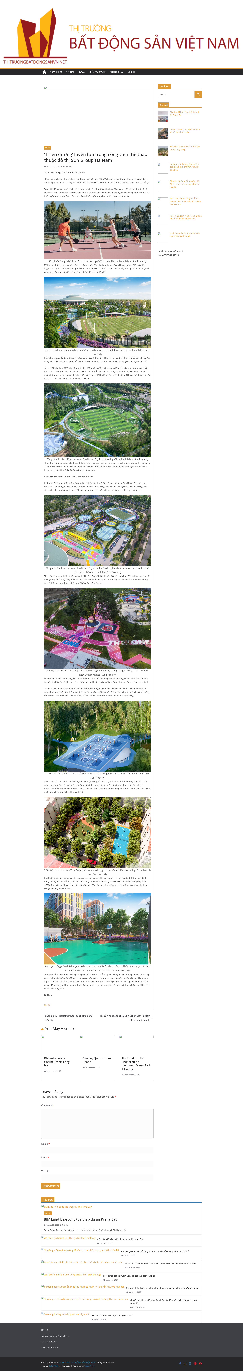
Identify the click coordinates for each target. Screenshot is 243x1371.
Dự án (82, 72)
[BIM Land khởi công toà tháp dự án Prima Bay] (121, 1207)
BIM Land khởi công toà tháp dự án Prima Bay (81, 1219)
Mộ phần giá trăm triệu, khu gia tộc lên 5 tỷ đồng (120, 1239)
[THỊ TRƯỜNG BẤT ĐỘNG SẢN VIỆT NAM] (44, 72)
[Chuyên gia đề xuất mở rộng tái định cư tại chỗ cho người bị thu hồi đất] (80, 1253)
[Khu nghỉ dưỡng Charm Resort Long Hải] (58, 1037)
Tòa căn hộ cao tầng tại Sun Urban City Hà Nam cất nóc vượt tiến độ (125, 1018)
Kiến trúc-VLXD (97, 72)
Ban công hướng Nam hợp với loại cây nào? (111, 1315)
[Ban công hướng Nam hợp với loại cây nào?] (65, 1317)
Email (45, 1157)
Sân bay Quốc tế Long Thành (97, 1060)
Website (45, 1171)
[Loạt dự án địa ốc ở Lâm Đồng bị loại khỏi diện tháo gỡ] (71, 1278)
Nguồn (47, 1005)
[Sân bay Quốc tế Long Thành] (97, 1037)
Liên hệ (131, 72)
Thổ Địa (68, 166)
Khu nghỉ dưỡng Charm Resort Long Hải (57, 1061)
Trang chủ (56, 72)
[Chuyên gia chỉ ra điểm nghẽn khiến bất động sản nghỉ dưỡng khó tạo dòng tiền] (84, 1304)
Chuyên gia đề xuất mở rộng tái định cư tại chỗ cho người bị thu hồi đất (155, 1251)
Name (45, 1143)
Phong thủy (116, 72)
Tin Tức (70, 72)
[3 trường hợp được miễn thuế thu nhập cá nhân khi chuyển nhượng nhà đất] (82, 1290)
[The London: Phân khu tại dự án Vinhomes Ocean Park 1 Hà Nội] (136, 1037)
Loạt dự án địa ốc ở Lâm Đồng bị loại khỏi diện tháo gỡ (129, 1276)
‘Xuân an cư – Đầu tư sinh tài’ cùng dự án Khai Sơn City (69, 1018)
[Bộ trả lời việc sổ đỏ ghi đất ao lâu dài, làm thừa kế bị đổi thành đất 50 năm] (81, 1265)
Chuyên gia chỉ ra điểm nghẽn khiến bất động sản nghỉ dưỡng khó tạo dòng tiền (163, 1302)
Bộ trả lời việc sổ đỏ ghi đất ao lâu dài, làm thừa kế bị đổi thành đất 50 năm (160, 1263)
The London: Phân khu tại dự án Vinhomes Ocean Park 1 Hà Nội (136, 1063)
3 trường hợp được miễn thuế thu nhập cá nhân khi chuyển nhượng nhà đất (162, 1288)
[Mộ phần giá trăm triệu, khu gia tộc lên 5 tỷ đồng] (68, 1241)
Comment (47, 1105)
